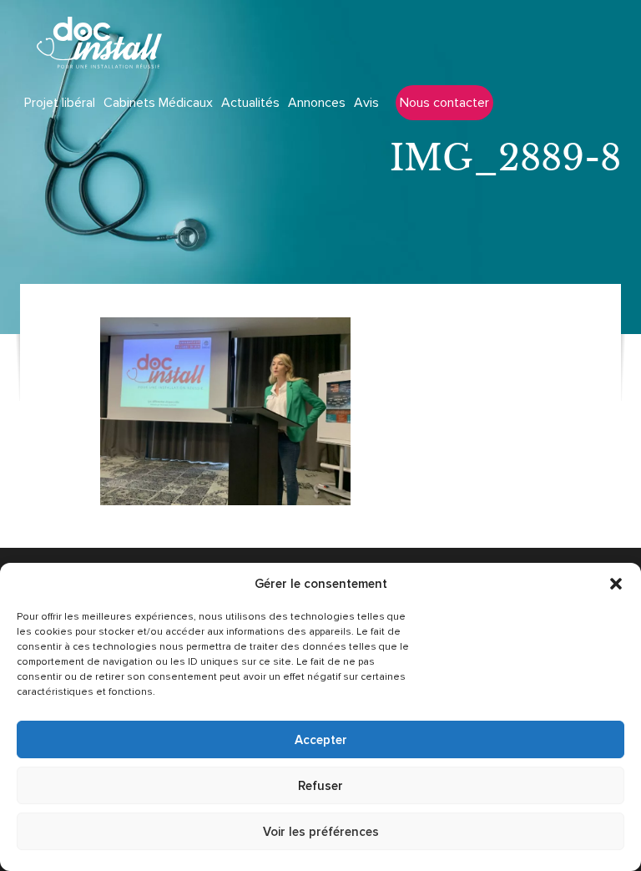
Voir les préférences (321, 831)
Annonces (317, 102)
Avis (366, 102)
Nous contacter (444, 102)
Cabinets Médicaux (158, 102)
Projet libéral (59, 102)
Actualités (250, 102)
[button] (616, 583)
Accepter (321, 739)
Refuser (320, 785)
